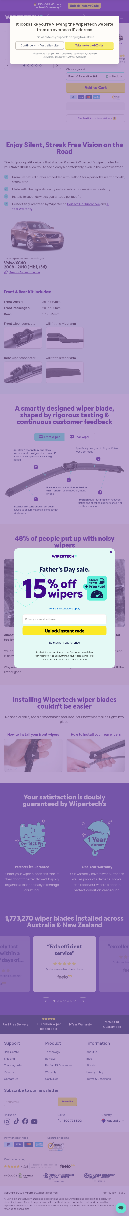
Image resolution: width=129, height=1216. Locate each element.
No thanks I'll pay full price (64, 642)
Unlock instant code (64, 630)
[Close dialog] (111, 552)
